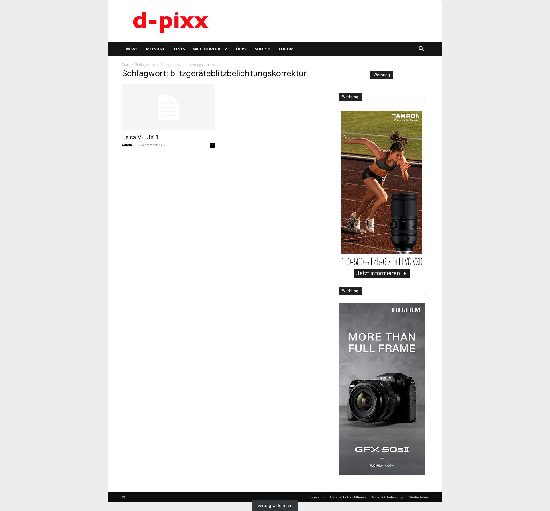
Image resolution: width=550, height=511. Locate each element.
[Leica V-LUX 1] (168, 107)
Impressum (316, 497)
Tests (179, 49)
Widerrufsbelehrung (387, 497)
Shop (260, 49)
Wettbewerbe (208, 49)
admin (127, 145)
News (132, 49)
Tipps (241, 49)
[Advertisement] (323, 21)
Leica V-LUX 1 (140, 137)
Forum (286, 49)
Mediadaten (418, 497)
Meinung (156, 49)
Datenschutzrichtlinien (348, 497)
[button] (421, 49)
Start (126, 64)
